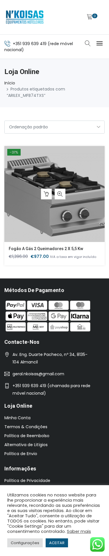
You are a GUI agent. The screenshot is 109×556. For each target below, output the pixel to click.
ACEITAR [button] (57, 543)
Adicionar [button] (46, 194)
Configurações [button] (25, 543)
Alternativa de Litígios (26, 445)
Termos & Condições (25, 427)
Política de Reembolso (26, 436)
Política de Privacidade (27, 480)
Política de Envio (20, 454)
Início (9, 83)
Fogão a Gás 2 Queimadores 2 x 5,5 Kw (46, 248)
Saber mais (79, 531)
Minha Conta (17, 418)
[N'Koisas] (24, 17)
